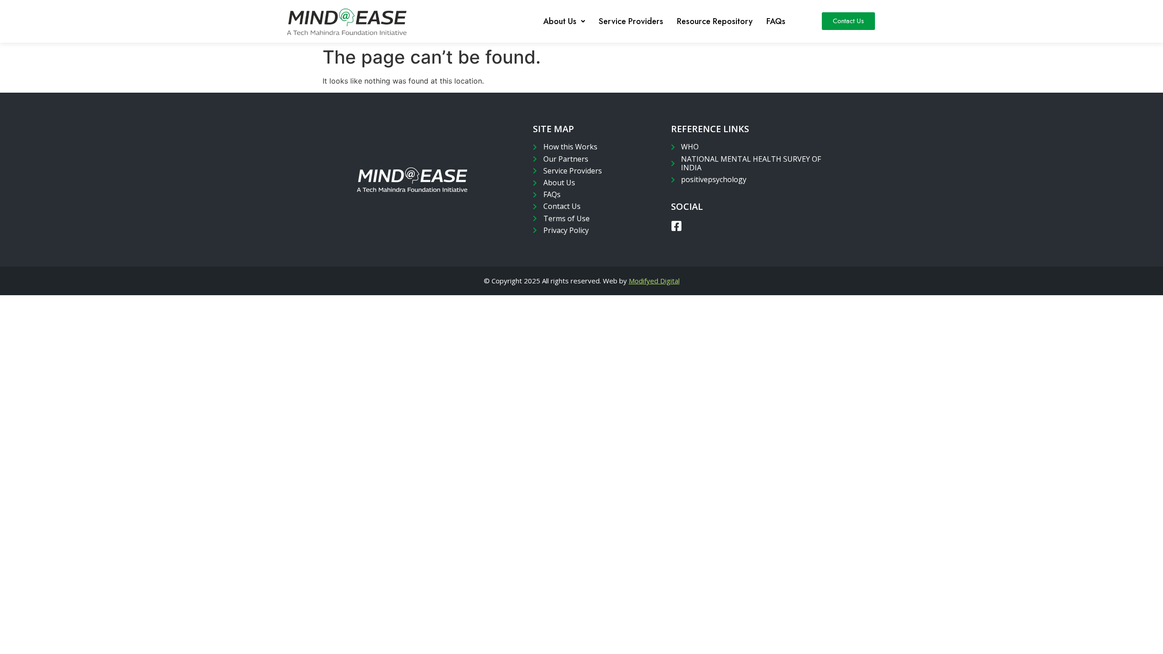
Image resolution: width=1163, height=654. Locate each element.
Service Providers (631, 21)
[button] (848, 21)
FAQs (775, 21)
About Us (560, 21)
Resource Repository (715, 21)
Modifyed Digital (654, 280)
